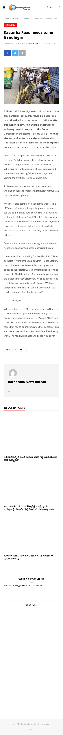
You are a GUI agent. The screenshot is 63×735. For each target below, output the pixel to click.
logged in (20, 585)
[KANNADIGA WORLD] (19, 7)
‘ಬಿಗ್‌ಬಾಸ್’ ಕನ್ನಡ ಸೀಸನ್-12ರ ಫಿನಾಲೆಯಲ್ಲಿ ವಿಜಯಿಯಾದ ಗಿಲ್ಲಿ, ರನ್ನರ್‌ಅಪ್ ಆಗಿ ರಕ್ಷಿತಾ (29, 557)
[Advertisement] (31, 657)
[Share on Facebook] (7, 53)
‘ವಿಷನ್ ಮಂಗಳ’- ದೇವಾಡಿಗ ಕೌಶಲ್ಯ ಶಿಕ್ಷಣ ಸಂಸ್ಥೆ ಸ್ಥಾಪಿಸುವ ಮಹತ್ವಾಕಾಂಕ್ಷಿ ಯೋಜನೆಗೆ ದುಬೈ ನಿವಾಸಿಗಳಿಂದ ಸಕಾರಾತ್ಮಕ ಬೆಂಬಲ (29, 508)
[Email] (26, 349)
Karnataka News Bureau (29, 43)
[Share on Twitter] (15, 53)
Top (32, 729)
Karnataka (10, 25)
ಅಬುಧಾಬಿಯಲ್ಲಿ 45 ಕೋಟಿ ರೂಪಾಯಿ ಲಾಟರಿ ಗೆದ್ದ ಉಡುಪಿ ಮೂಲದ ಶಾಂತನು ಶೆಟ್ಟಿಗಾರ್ (30, 458)
